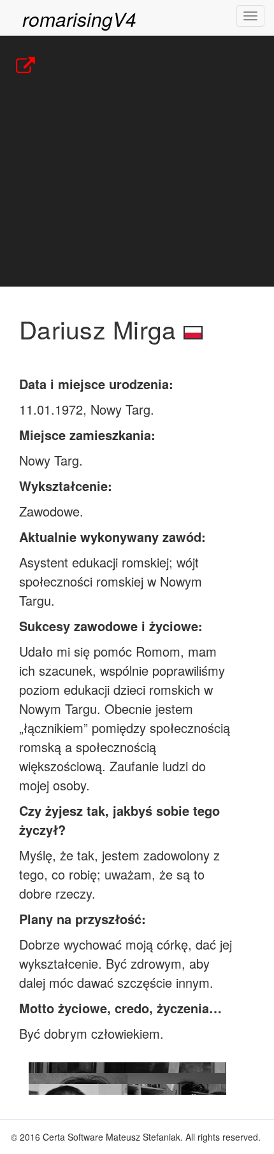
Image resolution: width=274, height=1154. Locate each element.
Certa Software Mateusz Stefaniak (111, 1136)
